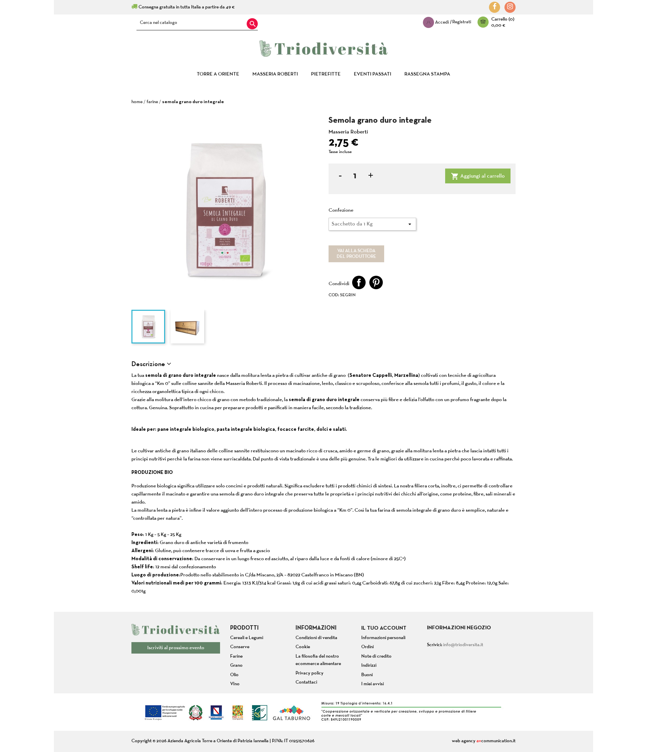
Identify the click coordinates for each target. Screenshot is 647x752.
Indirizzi (368, 665)
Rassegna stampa (427, 74)
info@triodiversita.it (463, 645)
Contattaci (306, 682)
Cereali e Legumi (246, 638)
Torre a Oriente (218, 74)
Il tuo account (383, 628)
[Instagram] (510, 7)
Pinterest (376, 282)
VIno (235, 684)
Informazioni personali (383, 638)
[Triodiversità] (323, 43)
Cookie (303, 647)
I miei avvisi (372, 684)
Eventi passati (372, 74)
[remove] (339, 176)
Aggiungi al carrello (478, 176)
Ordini (367, 647)
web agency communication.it (484, 741)
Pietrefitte (326, 74)
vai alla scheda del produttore (356, 254)
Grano (236, 665)
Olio (234, 675)
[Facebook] (494, 7)
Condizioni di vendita (316, 638)
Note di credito (376, 656)
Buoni (367, 675)
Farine (236, 656)
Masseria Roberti (275, 74)
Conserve (239, 647)
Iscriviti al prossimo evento (175, 647)
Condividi (359, 282)
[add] (370, 176)
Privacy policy (310, 673)
